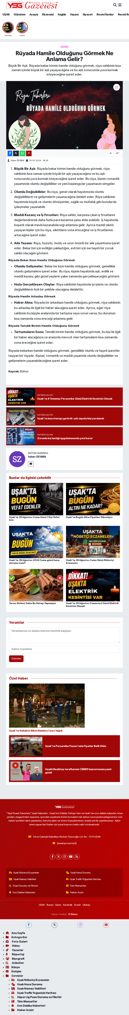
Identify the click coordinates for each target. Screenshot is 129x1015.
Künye (15, 967)
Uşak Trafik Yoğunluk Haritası (85, 879)
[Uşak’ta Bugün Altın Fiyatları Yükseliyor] (93, 499)
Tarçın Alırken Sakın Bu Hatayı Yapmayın (32, 603)
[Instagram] (64, 857)
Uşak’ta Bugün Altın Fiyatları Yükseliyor (89, 517)
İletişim (16, 971)
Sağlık (62, 14)
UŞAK (6, 14)
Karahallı (67, 905)
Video (15, 945)
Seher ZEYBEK (17, 161)
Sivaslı (77, 905)
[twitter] (54, 925)
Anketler (17, 962)
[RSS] (76, 857)
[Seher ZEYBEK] (17, 459)
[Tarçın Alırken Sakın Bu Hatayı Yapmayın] (36, 585)
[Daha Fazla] (29, 153)
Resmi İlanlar (105, 14)
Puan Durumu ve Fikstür (25, 885)
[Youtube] (70, 857)
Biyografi (17, 958)
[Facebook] (52, 857)
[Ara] (115, 5)
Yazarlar (17, 950)
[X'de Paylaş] (16, 153)
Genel (64, 46)
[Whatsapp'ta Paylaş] (22, 153)
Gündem (19, 14)
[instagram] (80, 925)
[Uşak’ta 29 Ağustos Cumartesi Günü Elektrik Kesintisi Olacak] (93, 585)
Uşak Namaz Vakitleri (25, 879)
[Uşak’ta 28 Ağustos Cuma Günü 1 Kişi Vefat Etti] (36, 499)
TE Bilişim (73, 914)
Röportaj (17, 954)
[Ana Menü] (119, 5)
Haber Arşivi (76, 892)
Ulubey (86, 905)
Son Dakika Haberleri (24, 892)
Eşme (58, 905)
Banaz (50, 905)
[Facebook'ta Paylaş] (10, 153)
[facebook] (29, 925)
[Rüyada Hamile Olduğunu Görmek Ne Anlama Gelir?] (64, 115)
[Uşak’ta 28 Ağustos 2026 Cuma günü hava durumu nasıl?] (36, 542)
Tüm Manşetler (78, 885)
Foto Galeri (19, 941)
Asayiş (33, 14)
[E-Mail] (31, 464)
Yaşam (74, 14)
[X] (58, 857)
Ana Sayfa (18, 933)
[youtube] (106, 925)
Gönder (16, 658)
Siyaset (88, 14)
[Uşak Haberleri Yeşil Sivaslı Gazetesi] (31, 5)
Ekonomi (48, 14)
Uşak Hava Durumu (81, 872)
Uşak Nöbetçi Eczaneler (26, 872)
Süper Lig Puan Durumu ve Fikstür (39, 997)
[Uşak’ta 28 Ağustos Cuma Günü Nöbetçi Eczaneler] (93, 542)
